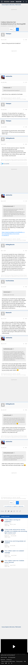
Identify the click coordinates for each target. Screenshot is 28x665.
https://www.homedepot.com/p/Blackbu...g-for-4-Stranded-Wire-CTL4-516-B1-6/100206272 (13, 233)
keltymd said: (7, 292)
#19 (26, 127)
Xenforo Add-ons (8, 655)
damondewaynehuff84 (10, 534)
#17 (26, 82)
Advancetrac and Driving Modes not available (15, 542)
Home (2, 663)
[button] (1, 1)
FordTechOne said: (8, 349)
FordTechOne (10, 281)
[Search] (26, 2)
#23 (26, 286)
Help (25, 661)
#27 (26, 447)
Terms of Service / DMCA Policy (8, 661)
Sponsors (3, 659)
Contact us (8, 659)
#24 (26, 318)
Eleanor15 (8, 312)
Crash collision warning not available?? (12, 520)
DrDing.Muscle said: (8, 206)
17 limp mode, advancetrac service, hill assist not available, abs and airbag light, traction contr (16, 531)
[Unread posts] (23, 2)
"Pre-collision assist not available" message (14, 551)
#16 (26, 39)
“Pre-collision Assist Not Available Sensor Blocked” (14, 561)
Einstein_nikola (8, 523)
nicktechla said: (7, 415)
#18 (26, 109)
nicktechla (4, 26)
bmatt (6, 544)
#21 (26, 201)
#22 (26, 250)
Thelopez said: (7, 87)
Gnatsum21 (7, 554)
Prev (11, 29)
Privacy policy (19, 661)
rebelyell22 (7, 563)
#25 (26, 343)
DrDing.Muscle (10, 138)
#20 (26, 144)
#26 (26, 410)
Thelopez (8, 33)
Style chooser (4, 657)
